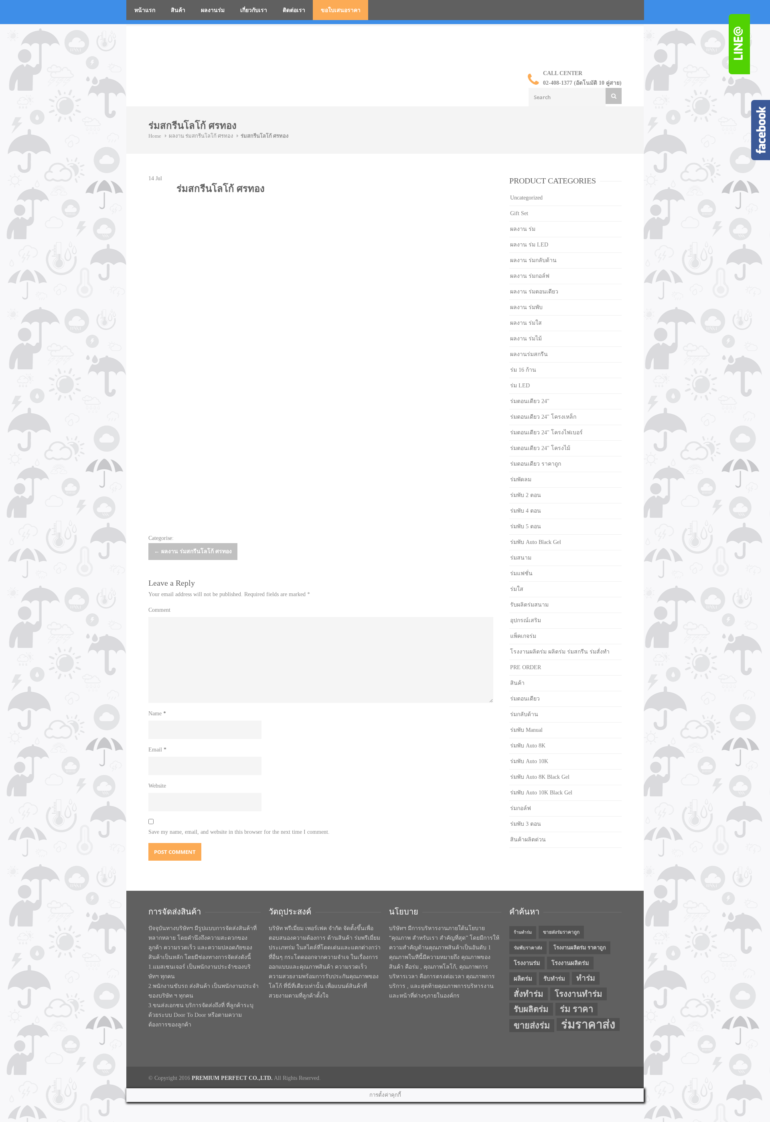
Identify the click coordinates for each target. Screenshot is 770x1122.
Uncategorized (526, 198)
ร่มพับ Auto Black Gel (535, 542)
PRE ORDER (525, 667)
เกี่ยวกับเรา (253, 10)
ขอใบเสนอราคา (341, 10)
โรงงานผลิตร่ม (570, 963)
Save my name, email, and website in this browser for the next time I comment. (239, 832)
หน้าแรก (144, 10)
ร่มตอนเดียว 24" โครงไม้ (540, 448)
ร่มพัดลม (520, 479)
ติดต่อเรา (294, 10)
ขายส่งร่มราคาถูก (561, 932)
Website (157, 786)
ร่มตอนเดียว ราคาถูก (535, 464)
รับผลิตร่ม (531, 1009)
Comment (159, 610)
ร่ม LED (520, 386)
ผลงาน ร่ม (522, 229)
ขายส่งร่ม (532, 1025)
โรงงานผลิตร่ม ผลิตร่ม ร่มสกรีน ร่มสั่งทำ (560, 652)
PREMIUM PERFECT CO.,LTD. (232, 1078)
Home (154, 136)
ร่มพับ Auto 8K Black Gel (539, 777)
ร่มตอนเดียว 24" (529, 401)
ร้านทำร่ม (523, 932)
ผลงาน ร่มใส (526, 323)
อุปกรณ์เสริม (525, 620)
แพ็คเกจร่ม (523, 636)
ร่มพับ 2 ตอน (525, 495)
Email (157, 750)
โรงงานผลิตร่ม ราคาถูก (579, 948)
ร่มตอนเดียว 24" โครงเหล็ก (543, 417)
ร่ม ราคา (576, 1009)
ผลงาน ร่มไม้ (526, 339)
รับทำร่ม (554, 978)
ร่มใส (516, 589)
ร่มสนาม (520, 558)
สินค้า (178, 10)
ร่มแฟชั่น (521, 573)
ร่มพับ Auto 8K (527, 746)
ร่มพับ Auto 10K (529, 761)
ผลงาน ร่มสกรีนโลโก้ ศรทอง (201, 136)
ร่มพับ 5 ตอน (525, 526)
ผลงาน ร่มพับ (526, 307)
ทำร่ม (585, 978)
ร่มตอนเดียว (525, 699)
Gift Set (519, 213)
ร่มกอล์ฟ (520, 808)
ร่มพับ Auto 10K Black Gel (541, 793)
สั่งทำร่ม (528, 994)
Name (157, 714)
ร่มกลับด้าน (524, 714)
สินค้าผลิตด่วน (528, 840)
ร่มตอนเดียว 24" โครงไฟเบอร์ (546, 433)
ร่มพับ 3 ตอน (525, 824)
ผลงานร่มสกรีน (529, 354)
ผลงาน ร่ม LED (529, 245)
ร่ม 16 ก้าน (523, 370)
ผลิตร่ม (523, 978)
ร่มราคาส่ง (588, 1024)
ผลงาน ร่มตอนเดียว (534, 292)
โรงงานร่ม (527, 963)
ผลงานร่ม (213, 10)
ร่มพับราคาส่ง (528, 948)
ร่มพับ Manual (526, 730)
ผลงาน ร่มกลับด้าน (533, 260)
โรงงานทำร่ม (578, 994)
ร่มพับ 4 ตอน (525, 511)
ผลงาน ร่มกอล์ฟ (529, 276)
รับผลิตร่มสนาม (529, 605)
